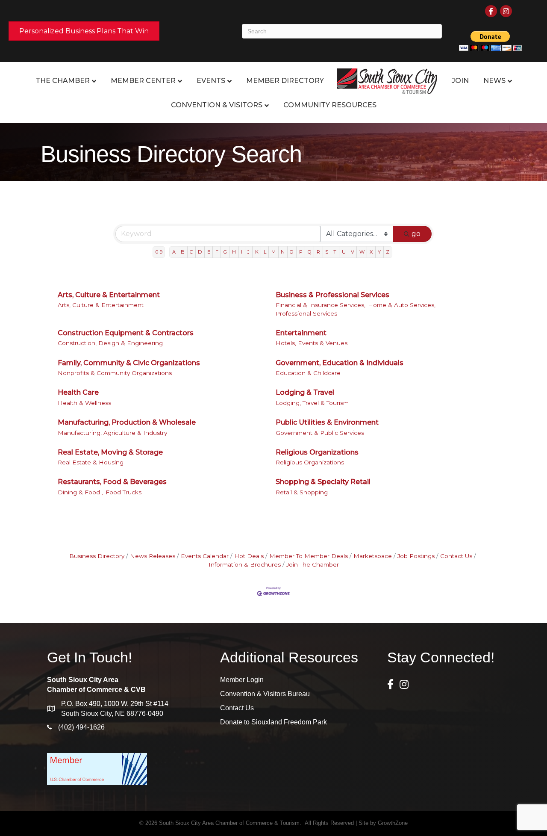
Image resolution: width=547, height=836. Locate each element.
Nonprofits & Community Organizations (115, 372)
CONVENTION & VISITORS (216, 105)
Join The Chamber (312, 564)
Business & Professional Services (332, 295)
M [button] (273, 252)
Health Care (78, 392)
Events (211, 81)
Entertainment (301, 333)
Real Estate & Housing (91, 462)
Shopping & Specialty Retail (323, 482)
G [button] (225, 252)
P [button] (301, 252)
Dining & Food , (80, 492)
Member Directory (285, 81)
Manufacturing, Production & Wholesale (127, 422)
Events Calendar (205, 555)
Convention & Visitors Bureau (265, 693)
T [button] (334, 252)
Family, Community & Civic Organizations (129, 363)
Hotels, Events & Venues (311, 343)
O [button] (292, 252)
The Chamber (62, 81)
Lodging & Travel (305, 392)
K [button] (257, 252)
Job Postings (416, 555)
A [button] (174, 252)
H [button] (234, 252)
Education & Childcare (308, 372)
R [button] (318, 252)
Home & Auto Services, (401, 304)
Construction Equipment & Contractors (126, 333)
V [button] (352, 252)
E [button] (208, 252)
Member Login (242, 679)
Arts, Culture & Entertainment (109, 295)
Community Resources (329, 105)
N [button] (283, 252)
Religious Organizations (317, 452)
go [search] (416, 234)
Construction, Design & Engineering (110, 343)
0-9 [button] (159, 252)
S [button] (326, 252)
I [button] (241, 252)
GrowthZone (393, 823)
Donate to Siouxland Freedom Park (273, 722)
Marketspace (372, 555)
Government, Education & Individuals (339, 363)
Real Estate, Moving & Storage (110, 452)
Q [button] (310, 252)
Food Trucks (123, 492)
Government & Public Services (320, 432)
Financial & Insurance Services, (320, 304)
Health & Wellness (84, 402)
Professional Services (306, 313)
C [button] (191, 252)
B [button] (183, 252)
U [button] (344, 252)
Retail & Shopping (302, 492)
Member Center (143, 81)
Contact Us (456, 555)
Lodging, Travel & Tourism (312, 402)
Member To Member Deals (308, 555)
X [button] (371, 252)
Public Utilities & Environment (327, 422)
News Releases (152, 555)
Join (460, 81)
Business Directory (96, 555)
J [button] (248, 252)
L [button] (265, 252)
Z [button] (387, 252)
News (494, 81)
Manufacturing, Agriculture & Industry (112, 432)
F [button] (216, 252)
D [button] (200, 252)
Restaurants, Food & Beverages (112, 482)
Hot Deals (249, 555)
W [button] (362, 252)
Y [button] (379, 252)
